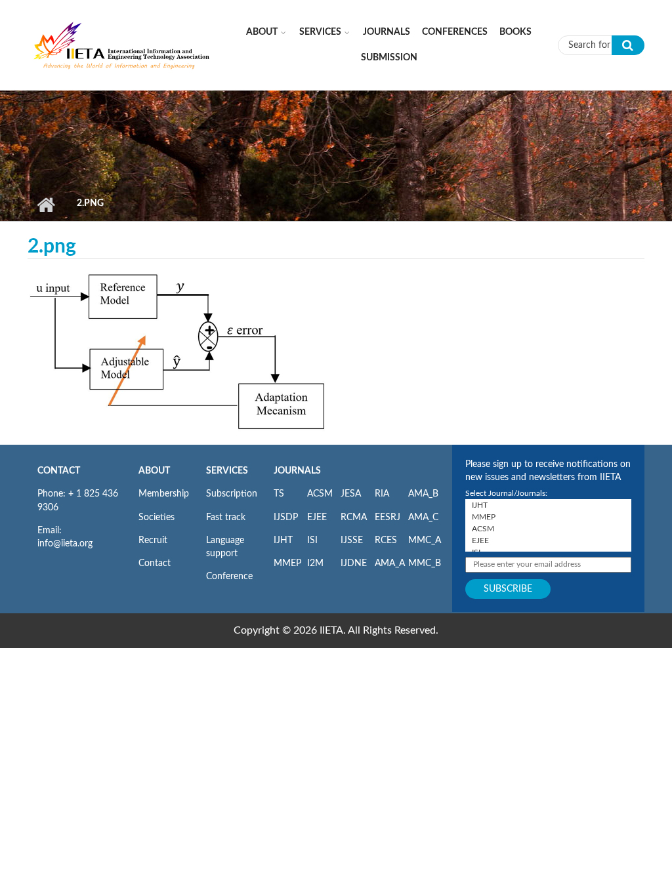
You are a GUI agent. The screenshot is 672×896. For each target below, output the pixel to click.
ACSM (320, 494)
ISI (312, 540)
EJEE (317, 517)
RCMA (354, 517)
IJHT (283, 540)
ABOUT (154, 471)
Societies (156, 517)
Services (320, 32)
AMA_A (390, 563)
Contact (154, 563)
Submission (389, 57)
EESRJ (387, 517)
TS (279, 494)
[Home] (122, 45)
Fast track (225, 517)
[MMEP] (548, 517)
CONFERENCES (455, 32)
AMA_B (423, 494)
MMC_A (424, 540)
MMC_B (424, 563)
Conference (229, 576)
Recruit (152, 540)
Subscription (231, 494)
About (262, 32)
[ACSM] (548, 529)
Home (46, 204)
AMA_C (423, 517)
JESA (351, 494)
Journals (386, 32)
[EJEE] (548, 540)
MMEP (287, 563)
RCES (386, 540)
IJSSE (352, 540)
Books (515, 32)
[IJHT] (548, 505)
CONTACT (58, 471)
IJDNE (354, 563)
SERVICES (227, 471)
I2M (315, 563)
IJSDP (286, 517)
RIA (382, 494)
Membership (163, 494)
